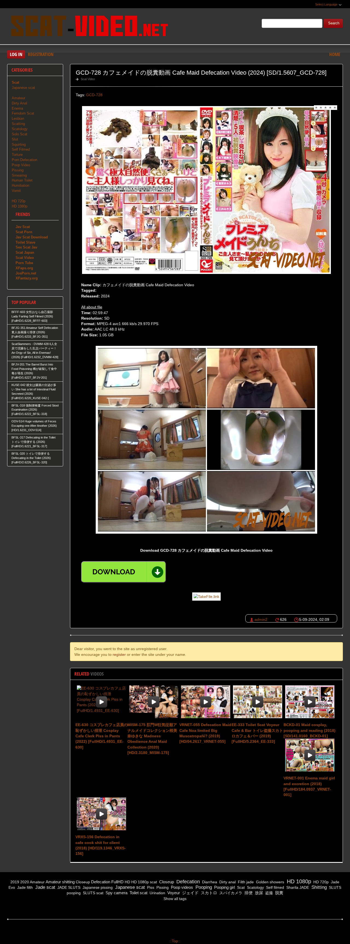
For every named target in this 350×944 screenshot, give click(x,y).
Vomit (16, 191)
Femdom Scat (23, 113)
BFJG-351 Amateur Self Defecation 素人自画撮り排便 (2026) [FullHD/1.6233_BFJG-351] (34, 332)
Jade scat (44, 887)
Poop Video (21, 165)
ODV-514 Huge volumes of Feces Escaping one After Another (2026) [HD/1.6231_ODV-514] (34, 426)
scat (153, 882)
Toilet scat (138, 892)
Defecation (100, 881)
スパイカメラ (230, 893)
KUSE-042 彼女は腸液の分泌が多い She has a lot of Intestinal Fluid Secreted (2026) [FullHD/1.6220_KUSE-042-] (33, 391)
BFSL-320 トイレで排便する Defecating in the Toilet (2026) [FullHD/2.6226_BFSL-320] (31, 458)
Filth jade (245, 882)
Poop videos (181, 887)
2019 (14, 882)
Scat (240, 887)
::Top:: (175, 941)
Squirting (19, 144)
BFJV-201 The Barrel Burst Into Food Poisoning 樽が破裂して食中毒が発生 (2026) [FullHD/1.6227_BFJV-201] (34, 371)
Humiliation (20, 185)
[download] (123, 572)
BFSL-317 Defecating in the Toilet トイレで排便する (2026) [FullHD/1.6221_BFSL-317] (33, 442)
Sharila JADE (297, 887)
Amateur (18, 98)
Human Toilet (22, 180)
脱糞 (278, 892)
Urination (156, 893)
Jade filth (24, 887)
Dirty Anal (19, 103)
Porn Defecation (24, 160)
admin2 (261, 619)
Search (333, 23)
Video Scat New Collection (89, 27)
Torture (17, 155)
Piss (150, 887)
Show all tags (175, 898)
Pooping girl (224, 887)
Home (334, 54)
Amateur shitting (60, 881)
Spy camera (115, 892)
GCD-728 (94, 95)
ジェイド (190, 892)
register (119, 654)
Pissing (18, 170)
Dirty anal (227, 882)
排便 (248, 892)
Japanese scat (23, 88)
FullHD (117, 881)
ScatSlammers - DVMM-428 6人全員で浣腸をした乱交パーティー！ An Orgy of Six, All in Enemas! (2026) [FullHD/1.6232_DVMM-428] (34, 350)
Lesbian (18, 118)
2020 (24, 882)
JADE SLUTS (68, 887)
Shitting (318, 887)
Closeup (83, 882)
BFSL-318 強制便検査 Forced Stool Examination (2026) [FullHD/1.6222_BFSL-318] (35, 410)
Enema (17, 108)
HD (127, 882)
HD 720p (18, 201)
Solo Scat (19, 134)
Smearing (19, 175)
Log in (16, 54)
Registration (41, 54)
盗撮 (268, 893)
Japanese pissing (97, 887)
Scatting (18, 124)
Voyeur (173, 892)
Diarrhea (209, 882)
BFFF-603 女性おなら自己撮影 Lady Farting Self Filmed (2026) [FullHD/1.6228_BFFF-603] (32, 316)
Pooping (203, 887)
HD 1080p (19, 206)
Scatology (20, 129)
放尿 (258, 892)
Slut (15, 139)
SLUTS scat (92, 893)
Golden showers (269, 882)
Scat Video (88, 79)
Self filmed (274, 887)
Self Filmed (21, 149)
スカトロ (208, 892)
